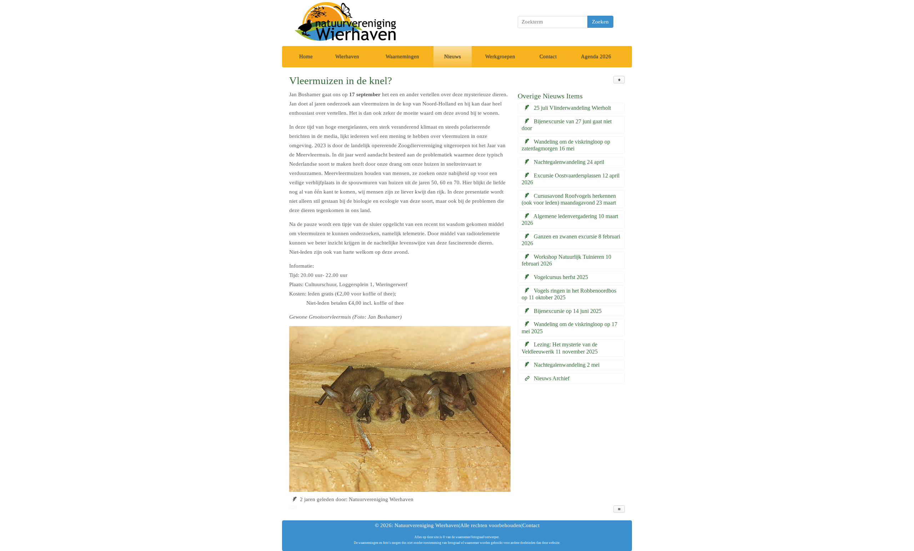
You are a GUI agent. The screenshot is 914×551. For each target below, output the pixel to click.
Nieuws (452, 56)
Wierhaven (347, 56)
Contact (548, 56)
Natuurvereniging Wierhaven (427, 525)
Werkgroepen (500, 56)
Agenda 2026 (596, 56)
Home (306, 56)
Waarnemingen (402, 56)
